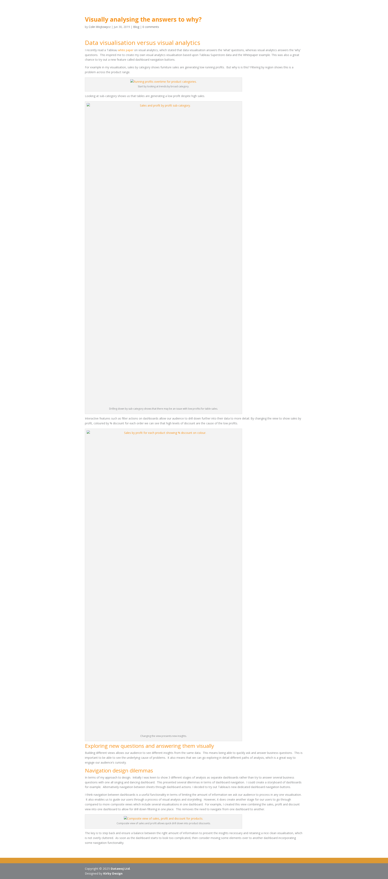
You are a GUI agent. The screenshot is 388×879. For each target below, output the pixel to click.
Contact (217, 10)
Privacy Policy (237, 10)
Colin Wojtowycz (100, 27)
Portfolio (188, 10)
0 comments (150, 27)
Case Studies (168, 10)
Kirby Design (112, 873)
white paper (125, 50)
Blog (203, 10)
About (145, 10)
